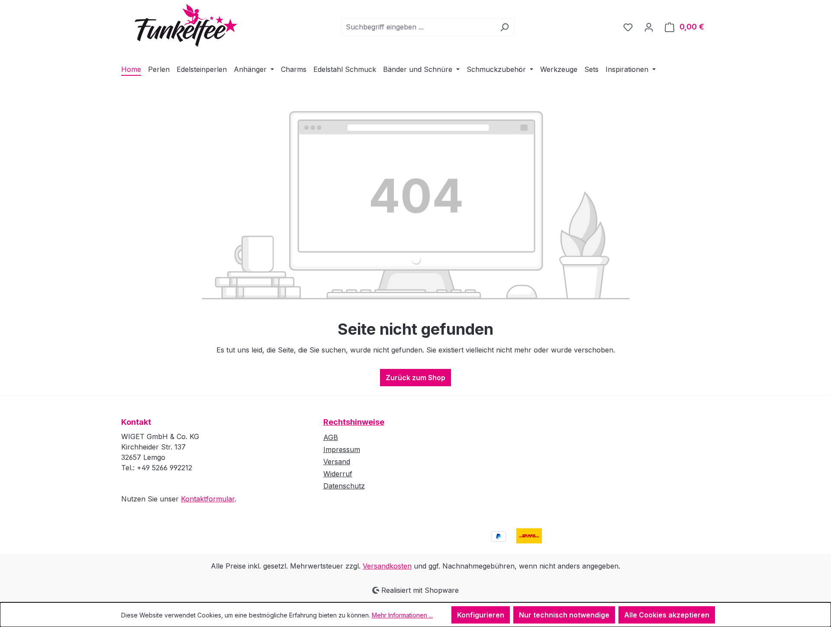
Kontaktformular (208, 498)
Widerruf (337, 473)
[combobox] (418, 27)
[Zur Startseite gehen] (179, 25)
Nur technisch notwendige (564, 615)
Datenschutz (344, 486)
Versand (336, 461)
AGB (330, 437)
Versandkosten (387, 566)
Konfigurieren (480, 615)
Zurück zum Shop (415, 377)
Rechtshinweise (353, 422)
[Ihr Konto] (648, 27)
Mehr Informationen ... (402, 615)
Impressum (341, 449)
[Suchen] (504, 27)
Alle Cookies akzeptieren (666, 615)
